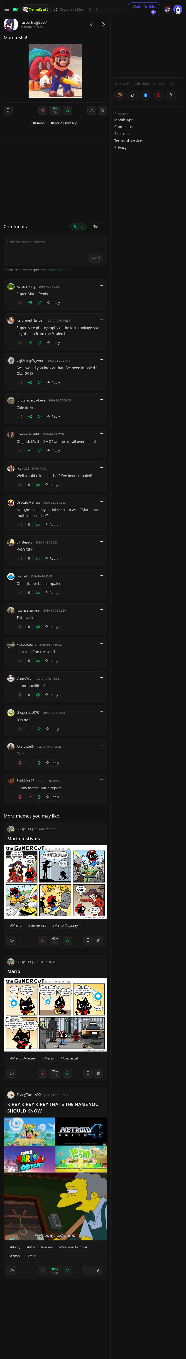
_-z (19, 468)
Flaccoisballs (26, 644)
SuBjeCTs (24, 829)
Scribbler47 (25, 780)
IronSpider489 (28, 434)
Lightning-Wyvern (30, 360)
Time (97, 226)
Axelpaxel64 (26, 746)
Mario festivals (23, 839)
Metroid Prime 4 (74, 1247)
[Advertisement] (148, 45)
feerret (22, 576)
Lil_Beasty (24, 542)
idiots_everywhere (31, 400)
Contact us (123, 126)
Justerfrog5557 (33, 22)
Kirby (16, 1247)
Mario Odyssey (65, 123)
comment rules (59, 269)
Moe (33, 1255)
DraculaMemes (28, 502)
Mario (39, 123)
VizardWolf (25, 678)
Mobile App (124, 119)
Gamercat (38, 925)
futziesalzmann (28, 610)
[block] (102, 110)
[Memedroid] (15, 9)
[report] (91, 110)
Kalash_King (26, 286)
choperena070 (28, 712)
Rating (78, 226)
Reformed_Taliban (30, 320)
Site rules (122, 133)
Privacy (120, 147)
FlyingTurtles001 (30, 1094)
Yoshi (16, 1255)
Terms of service (128, 140)
